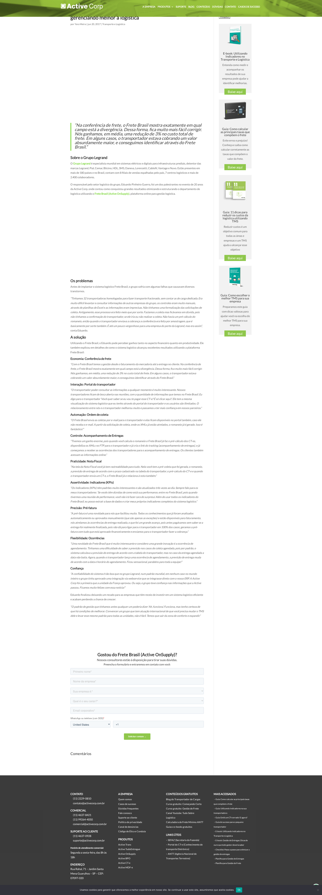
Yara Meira (80, 24)
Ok (239, 889)
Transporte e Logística (113, 24)
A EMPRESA (149, 7)
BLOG (191, 7)
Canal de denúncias (128, 826)
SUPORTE (181, 7)
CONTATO (230, 7)
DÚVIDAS (217, 7)
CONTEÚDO (203, 7)
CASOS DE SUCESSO (249, 7)
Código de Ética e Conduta (132, 831)
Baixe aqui (235, 92)
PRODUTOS (164, 7)
